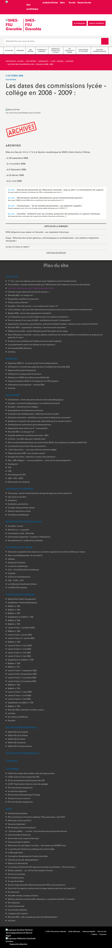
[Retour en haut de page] (11, 937)
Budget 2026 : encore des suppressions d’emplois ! (29, 313)
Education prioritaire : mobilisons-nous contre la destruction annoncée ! (39, 417)
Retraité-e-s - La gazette (18, 529)
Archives (11, 352)
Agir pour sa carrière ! (17, 497)
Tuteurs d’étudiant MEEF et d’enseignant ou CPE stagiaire (33, 381)
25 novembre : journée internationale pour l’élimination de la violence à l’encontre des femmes (49, 284)
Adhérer (11, 559)
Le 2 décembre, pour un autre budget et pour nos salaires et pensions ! (38, 317)
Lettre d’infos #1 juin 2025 (19, 656)
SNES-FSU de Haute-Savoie (20, 746)
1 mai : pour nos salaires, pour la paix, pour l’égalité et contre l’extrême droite (42, 281)
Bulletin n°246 (14, 620)
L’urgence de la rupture (18, 913)
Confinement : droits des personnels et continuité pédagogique (35, 399)
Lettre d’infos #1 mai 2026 (19, 699)
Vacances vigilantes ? (17, 824)
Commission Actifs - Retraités (21, 533)
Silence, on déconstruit (18, 863)
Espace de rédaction (18, 944)
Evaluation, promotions (18, 504)
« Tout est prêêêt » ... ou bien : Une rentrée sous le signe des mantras (37, 831)
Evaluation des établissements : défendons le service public (33, 414)
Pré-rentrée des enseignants (20, 787)
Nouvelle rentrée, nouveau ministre (23, 895)
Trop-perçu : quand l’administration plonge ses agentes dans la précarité (39, 493)
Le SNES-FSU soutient (17, 587)
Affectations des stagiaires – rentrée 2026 (26, 384)
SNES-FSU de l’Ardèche (18, 732)
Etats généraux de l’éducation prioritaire (25, 410)
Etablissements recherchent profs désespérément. (30, 424)
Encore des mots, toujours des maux (23, 838)
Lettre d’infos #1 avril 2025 (19, 649)
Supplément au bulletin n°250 (20, 660)
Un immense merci (16, 878)
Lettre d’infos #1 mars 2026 (20, 692)
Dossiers (11, 720)
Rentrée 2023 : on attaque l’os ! (21, 432)
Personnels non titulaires (19, 482)
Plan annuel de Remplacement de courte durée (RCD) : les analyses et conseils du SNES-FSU (47, 442)
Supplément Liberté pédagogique (22, 602)
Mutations (12, 500)
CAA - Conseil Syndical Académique (23, 569)
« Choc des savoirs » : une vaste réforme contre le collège (32, 449)
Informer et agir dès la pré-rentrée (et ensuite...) (29, 292)
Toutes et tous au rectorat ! (19, 798)
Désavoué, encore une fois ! (19, 820)
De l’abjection (14, 903)
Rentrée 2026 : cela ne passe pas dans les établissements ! (33, 917)
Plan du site (102, 931)
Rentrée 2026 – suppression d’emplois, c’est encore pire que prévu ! (37, 327)
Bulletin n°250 (14, 663)
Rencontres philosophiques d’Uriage (24, 795)
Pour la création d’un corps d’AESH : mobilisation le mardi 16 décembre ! (39, 320)
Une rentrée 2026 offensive (20, 348)
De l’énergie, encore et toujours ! (22, 827)
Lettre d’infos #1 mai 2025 (19, 652)
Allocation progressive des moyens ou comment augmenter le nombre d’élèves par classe (46, 552)
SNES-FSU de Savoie (17, 742)
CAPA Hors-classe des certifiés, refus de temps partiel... (32, 773)
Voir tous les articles (56, 253)
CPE (10, 471)
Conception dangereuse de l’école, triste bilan (28, 856)
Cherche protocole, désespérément (23, 860)
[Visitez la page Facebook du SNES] (43, 931)
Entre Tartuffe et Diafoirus (19, 835)
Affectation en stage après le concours (24, 374)
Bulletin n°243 (14, 606)
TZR (9, 467)
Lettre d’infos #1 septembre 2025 (22, 670)
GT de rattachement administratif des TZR (26, 780)
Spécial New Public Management (22, 599)
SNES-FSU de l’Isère (16, 739)
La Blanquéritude (15, 852)
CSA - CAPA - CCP (15, 580)
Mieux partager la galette (19, 842)
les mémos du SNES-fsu (18, 717)
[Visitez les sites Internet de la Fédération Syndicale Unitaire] (21, 940)
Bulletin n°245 (14, 613)
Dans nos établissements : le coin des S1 (25, 555)
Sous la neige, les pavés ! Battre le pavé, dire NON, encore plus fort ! (37, 885)
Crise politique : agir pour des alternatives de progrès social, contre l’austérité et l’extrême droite (50, 309)
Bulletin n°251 (14, 667)
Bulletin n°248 (14, 631)
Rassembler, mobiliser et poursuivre (23, 299)
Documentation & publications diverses (25, 540)
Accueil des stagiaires (17, 791)
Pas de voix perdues (16, 874)
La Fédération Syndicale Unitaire (22, 584)
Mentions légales (89, 931)
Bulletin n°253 (14, 688)
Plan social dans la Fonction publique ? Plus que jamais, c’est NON (36, 817)
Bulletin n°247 (14, 624)
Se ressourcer (13, 892)
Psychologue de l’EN (17, 474)
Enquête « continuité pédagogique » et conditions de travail (34, 403)
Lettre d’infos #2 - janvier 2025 (21, 638)
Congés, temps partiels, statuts (21, 507)
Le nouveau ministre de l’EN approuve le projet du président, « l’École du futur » (42, 867)
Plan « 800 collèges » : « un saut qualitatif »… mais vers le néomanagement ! (39, 460)
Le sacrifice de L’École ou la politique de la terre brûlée (31, 849)
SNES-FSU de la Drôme (18, 735)
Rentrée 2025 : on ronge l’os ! (20, 295)
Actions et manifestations (19, 577)
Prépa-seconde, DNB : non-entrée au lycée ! (26, 453)
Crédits (94, 934)
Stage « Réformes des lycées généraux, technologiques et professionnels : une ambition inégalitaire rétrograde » (52, 239)
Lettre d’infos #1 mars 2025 (20, 645)
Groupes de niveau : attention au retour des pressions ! (32, 457)
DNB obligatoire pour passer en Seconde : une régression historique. (37, 232)
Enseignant (13, 464)
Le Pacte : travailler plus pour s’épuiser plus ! (27, 439)
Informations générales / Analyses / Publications (29, 537)
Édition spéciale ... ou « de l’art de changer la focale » (30, 870)
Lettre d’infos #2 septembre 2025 (22, 674)
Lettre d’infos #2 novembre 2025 (22, 681)
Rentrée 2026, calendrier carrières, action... (26, 710)
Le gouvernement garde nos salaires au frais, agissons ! (32, 344)
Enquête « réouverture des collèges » (23, 407)
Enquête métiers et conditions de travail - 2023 (28, 435)
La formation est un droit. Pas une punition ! (27, 446)
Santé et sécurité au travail (19, 511)
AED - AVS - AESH (15, 478)
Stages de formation (17, 562)
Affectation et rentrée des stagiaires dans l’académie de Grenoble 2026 (39, 367)
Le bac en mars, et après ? (18, 246)
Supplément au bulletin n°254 (20, 702)
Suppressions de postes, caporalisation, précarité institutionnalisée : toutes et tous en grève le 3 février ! (53, 324)
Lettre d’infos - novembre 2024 (21, 627)
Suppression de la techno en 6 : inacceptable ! (28, 428)
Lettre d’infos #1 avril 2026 (19, 695)
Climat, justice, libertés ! (18, 302)
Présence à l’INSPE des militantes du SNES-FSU (28, 377)
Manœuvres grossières (17, 813)
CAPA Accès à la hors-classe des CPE (23, 777)
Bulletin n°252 (14, 685)
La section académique (18, 566)
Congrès (11, 573)
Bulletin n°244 (14, 610)
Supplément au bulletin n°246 (20, 617)
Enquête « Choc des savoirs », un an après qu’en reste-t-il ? (33, 306)
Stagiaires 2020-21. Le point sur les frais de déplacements (33, 363)
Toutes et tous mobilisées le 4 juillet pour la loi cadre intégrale (34, 341)
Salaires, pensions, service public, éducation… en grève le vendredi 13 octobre (41, 899)
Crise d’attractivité (16, 906)
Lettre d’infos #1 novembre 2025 (22, 677)
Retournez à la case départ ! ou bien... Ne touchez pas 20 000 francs (37, 845)
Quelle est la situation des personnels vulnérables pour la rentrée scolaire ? (40, 421)
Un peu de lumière (16, 881)
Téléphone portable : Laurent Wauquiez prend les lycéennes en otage (38, 331)
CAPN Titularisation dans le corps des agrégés (28, 784)
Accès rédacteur (74, 931)
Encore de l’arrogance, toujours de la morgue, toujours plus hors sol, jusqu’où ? (42, 888)
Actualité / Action (15, 526)
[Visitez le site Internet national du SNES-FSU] (19, 933)
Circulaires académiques (18, 515)
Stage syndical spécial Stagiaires (22, 370)
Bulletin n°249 (14, 642)
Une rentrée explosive (17, 910)
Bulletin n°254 (14, 706)
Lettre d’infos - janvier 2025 (20, 635)
